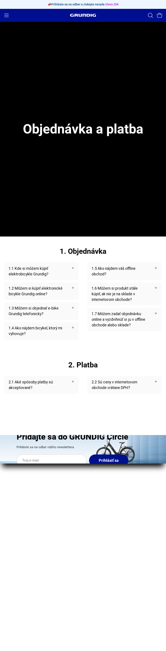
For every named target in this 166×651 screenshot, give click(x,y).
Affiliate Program (18, 589)
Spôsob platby (99, 581)
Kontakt (10, 566)
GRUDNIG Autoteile (20, 597)
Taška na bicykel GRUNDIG (109, 520)
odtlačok (94, 558)
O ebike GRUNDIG (19, 558)
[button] (150, 15)
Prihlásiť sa (109, 460)
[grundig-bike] (83, 15)
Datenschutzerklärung (105, 589)
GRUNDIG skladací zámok (108, 512)
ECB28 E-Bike (98, 483)
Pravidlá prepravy (101, 573)
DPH (91, 612)
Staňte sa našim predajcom (27, 573)
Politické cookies (102, 620)
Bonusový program (20, 581)
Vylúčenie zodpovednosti (108, 605)
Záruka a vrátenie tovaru (107, 566)
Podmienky (96, 597)
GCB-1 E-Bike (98, 491)
